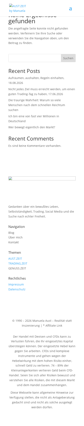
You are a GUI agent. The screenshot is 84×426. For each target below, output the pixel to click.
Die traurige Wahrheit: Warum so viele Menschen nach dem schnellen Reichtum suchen (36, 105)
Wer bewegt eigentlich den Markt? (31, 127)
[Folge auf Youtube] (20, 301)
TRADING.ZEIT (17, 263)
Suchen (68, 58)
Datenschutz (16, 289)
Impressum (16, 284)
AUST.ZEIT (15, 258)
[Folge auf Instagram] (11, 301)
